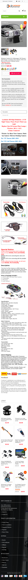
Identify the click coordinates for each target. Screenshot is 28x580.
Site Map (4, 549)
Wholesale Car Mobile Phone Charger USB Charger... (6, 485)
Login (19, 1)
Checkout (10, 1)
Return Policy (5, 532)
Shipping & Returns (6, 527)
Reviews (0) (5, 115)
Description (5, 111)
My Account (5, 1)
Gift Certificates (5, 542)
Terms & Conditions (6, 524)
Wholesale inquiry (6, 62)
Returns (4, 562)
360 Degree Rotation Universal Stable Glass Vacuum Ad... (6, 419)
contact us (8, 105)
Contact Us (4, 514)
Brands (4, 540)
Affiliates (4, 544)
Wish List (4, 565)
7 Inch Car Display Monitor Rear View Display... (19, 462)
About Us (4, 512)
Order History (5, 560)
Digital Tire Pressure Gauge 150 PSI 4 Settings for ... (20, 441)
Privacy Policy (5, 522)
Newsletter (4, 567)
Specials (4, 547)
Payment (4, 529)
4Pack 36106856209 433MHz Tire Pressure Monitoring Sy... (6, 462)
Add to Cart (16, 73)
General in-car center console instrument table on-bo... (21, 419)
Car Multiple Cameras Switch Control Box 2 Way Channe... (20, 485)
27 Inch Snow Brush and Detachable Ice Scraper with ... (7, 441)
